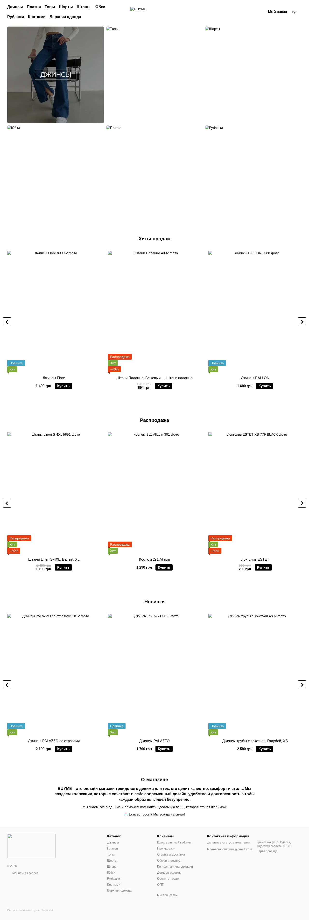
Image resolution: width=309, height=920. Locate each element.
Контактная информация (175, 866)
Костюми (37, 17)
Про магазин (166, 848)
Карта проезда (267, 851)
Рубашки (15, 17)
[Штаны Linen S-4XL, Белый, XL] (54, 493)
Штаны (84, 7)
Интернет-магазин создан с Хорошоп (30, 910)
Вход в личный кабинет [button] (174, 842)
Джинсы (15, 7)
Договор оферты (169, 872)
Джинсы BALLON (255, 378)
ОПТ (160, 884)
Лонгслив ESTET (255, 559)
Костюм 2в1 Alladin (154, 559)
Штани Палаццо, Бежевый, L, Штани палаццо (154, 378)
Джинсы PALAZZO (154, 741)
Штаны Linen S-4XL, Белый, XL (53, 559)
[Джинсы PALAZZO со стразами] (54, 674)
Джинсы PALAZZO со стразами (54, 741)
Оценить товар (168, 878)
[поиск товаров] (119, 12)
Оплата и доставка (171, 854)
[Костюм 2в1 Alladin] (154, 493)
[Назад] (7, 321)
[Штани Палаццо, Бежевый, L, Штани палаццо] (154, 311)
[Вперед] (302, 321)
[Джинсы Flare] (54, 311)
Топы (50, 7)
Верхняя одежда (65, 17)
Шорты (66, 7)
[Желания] (237, 12)
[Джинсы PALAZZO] (154, 674)
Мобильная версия (25, 873)
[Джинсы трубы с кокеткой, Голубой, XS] (255, 674)
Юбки (99, 7)
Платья (34, 7)
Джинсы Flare (54, 378)
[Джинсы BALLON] (255, 311)
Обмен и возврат (169, 860)
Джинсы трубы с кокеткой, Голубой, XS (255, 741)
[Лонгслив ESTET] (255, 493)
